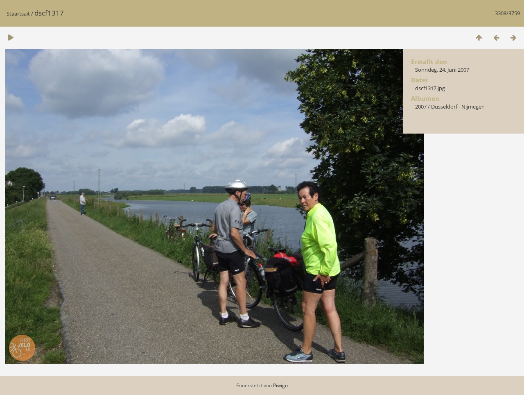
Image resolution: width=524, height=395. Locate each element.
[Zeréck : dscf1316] (496, 37)
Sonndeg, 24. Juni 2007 (442, 69)
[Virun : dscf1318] (513, 37)
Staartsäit (18, 13)
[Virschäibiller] (479, 37)
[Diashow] (10, 37)
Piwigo (280, 385)
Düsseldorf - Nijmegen (458, 106)
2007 (421, 106)
